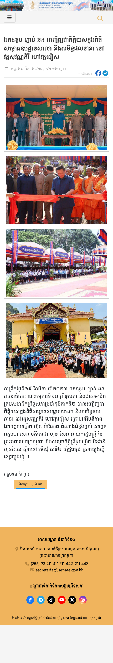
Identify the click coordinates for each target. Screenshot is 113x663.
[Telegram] (41, 600)
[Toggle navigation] (10, 17)
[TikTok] (51, 600)
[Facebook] (30, 600)
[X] (72, 600)
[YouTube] (62, 600)
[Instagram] (83, 600)
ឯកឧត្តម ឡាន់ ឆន (30, 484)
